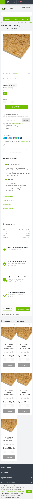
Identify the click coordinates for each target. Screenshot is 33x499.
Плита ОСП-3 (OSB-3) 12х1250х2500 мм (24, 393)
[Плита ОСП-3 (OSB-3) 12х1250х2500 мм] (24, 380)
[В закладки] (14, 325)
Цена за (6, 91)
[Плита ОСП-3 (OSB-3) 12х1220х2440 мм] (24, 334)
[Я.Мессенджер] (4, 138)
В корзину (16, 107)
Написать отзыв (23, 309)
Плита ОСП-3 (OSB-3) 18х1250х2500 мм (9, 439)
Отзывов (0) (7, 204)
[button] (26, 7)
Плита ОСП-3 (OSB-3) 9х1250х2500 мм (9, 393)
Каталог (4, 472)
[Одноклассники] (9, 138)
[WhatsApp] (16, 138)
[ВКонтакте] (6, 138)
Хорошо (28, 491)
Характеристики (8, 200)
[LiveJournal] (21, 138)
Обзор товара (8, 196)
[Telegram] (11, 138)
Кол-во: (5, 99)
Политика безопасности (18, 123)
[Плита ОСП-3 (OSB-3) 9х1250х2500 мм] (9, 380)
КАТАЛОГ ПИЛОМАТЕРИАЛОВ (14, 19)
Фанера (9, 23)
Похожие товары (8, 208)
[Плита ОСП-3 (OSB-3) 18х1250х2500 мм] (9, 426)
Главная (3, 23)
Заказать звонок (26, 9)
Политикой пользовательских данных (12, 491)
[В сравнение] (14, 328)
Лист (5, 93)
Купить (25, 120)
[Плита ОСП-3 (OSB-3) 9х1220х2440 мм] (9, 334)
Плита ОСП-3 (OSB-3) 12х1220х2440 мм (24, 346)
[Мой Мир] (18, 138)
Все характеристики (25, 141)
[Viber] (13, 138)
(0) (17, 73)
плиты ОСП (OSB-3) (18, 23)
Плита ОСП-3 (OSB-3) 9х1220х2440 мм (9, 346)
